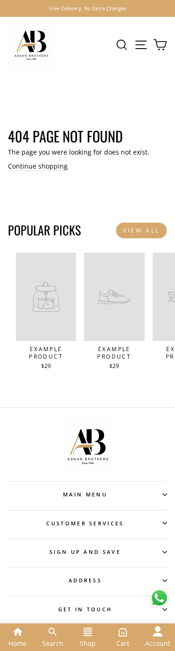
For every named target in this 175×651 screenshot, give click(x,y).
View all (141, 230)
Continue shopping (38, 166)
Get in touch (85, 609)
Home (17, 643)
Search (52, 643)
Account (157, 643)
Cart (122, 643)
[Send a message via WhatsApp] (159, 598)
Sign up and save (85, 551)
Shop (88, 643)
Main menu (85, 494)
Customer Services (85, 523)
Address (85, 580)
